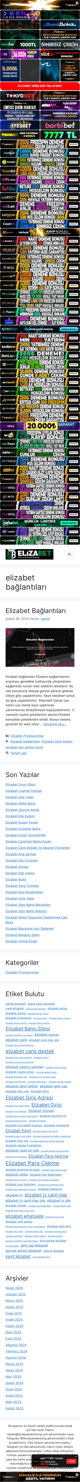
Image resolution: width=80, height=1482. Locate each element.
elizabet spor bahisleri (21, 1184)
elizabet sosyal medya (16, 1180)
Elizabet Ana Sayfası (21, 854)
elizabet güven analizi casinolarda (22, 1116)
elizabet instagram (56, 1125)
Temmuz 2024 (16, 1351)
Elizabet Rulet (16, 879)
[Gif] (40, 232)
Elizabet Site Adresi (20, 873)
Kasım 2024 (14, 1326)
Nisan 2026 (14, 1288)
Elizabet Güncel (41, 1111)
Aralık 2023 (14, 1395)
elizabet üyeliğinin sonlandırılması (22, 1241)
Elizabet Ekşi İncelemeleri (24, 892)
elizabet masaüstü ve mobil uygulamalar (52, 1136)
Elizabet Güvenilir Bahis (23, 829)
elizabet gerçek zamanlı (60, 1082)
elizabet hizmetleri (37, 1121)
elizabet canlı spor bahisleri (19, 1057)
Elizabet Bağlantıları (36, 610)
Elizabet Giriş (40, 1091)
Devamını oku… (55, 724)
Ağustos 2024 (16, 1345)
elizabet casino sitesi (20, 1072)
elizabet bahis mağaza (59, 1018)
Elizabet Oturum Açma (22, 810)
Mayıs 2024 (14, 1364)
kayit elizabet (18, 1256)
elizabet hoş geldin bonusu (24, 1125)
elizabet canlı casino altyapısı (20, 1045)
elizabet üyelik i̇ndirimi (35, 1236)
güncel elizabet (53, 1251)
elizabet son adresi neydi (24, 747)
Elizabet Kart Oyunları (22, 860)
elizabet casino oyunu (56, 1067)
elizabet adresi (16, 1013)
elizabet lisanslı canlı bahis (18, 1136)
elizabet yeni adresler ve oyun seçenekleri (25, 1226)
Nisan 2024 (14, 1370)
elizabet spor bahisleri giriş (51, 1185)
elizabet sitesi (17, 1174)
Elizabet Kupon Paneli (22, 822)
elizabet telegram (50, 1189)
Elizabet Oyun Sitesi (20, 784)
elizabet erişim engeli (16, 1082)
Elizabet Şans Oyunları (22, 886)
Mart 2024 (13, 1376)
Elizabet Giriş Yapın (20, 898)
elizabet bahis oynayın (16, 1023)
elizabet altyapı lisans (38, 1013)
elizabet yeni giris (59, 1226)
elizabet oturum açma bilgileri (55, 1151)
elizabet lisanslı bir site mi (45, 1131)
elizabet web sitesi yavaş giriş (20, 1210)
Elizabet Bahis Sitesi (28, 1028)
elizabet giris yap (53, 1086)
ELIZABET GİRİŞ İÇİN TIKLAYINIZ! (40, 86)
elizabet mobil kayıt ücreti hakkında (47, 1141)
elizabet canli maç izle (44, 1040)
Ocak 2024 (14, 1389)
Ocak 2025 (14, 1313)
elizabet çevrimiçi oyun (56, 1231)
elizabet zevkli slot (34, 1231)
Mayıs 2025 (14, 1300)
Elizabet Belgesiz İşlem (23, 935)
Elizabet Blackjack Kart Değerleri (30, 928)
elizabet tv (14, 1195)
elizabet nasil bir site (22, 1150)
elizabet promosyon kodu (23, 1169)
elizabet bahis (40, 1018)
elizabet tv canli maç (46, 1194)
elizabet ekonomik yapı (16, 1077)
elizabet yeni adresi (19, 1221)
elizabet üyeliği (55, 1236)
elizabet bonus (47, 1035)
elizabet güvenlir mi (53, 1116)
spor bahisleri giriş (41, 1257)
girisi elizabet (12, 1246)
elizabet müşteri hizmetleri (24, 1145)
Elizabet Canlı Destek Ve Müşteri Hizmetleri (38, 848)
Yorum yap (18, 753)
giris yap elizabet (34, 1245)
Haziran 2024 (16, 1357)
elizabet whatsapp (25, 1216)
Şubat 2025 (14, 1307)
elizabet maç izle (17, 1141)
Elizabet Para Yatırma (48, 1156)
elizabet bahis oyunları (39, 1023)
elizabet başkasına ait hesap (19, 1035)
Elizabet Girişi (46, 1105)
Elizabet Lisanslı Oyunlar (24, 791)
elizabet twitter (16, 1205)
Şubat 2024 (14, 1383)
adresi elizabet (16, 1004)
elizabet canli (16, 1040)
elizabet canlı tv (41, 1057)
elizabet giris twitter (22, 1086)
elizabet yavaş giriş (55, 1217)
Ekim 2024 (13, 1332)
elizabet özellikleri (14, 1236)
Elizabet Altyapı (17, 867)
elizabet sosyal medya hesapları (44, 1180)
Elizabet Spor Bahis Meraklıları (28, 905)
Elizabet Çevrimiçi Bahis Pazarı (28, 841)
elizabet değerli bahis (46, 1072)
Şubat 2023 (14, 1408)
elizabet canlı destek (30, 1051)
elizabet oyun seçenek (16, 1157)
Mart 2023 (13, 1402)
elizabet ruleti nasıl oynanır (54, 1170)
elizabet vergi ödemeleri (39, 1206)
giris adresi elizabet (53, 1240)
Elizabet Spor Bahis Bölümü (26, 911)
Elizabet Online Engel (21, 941)
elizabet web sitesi (62, 1206)
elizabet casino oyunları (25, 1067)
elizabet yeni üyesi (14, 1231)
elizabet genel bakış (37, 1082)
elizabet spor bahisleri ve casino (21, 1189)
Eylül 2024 (13, 1338)
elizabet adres (57, 1008)
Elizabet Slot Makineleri (46, 1174)
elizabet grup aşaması (16, 1111)
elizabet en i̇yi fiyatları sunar (42, 1077)
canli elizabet (15, 1008)
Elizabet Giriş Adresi (57, 741)
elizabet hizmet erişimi (16, 1121)
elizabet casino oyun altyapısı (20, 1062)
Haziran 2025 (16, 1294)
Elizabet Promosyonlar (27, 736)
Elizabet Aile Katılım (20, 816)
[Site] (40, 144)
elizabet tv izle (59, 1200)
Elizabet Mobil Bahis (21, 803)
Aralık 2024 (14, 1319)
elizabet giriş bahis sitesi (18, 1106)
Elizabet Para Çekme (32, 1163)
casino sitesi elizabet (36, 1009)
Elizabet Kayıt (18, 1130)
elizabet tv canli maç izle (25, 1200)
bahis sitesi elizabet (41, 1004)
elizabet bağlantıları (25, 741)
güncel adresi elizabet (23, 1250)
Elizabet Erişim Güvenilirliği (25, 835)
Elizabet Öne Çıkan (20, 797)
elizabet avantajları (19, 1018)
